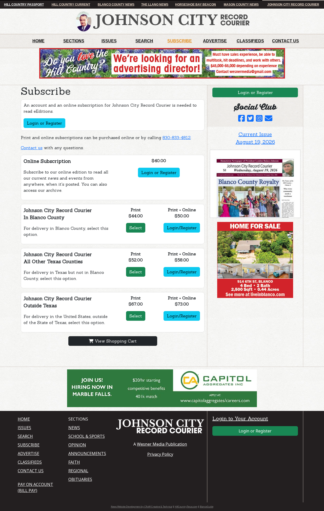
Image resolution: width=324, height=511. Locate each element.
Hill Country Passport (24, 4)
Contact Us (285, 41)
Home (38, 41)
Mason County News (241, 4)
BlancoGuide (206, 506)
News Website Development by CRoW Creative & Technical (141, 506)
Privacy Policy (160, 454)
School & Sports (86, 436)
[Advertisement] (248, 333)
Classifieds (250, 41)
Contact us (32, 147)
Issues (109, 41)
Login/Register (182, 227)
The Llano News (154, 4)
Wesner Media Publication (162, 444)
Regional (78, 471)
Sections (73, 41)
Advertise (215, 41)
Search (144, 41)
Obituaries (80, 479)
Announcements (87, 453)
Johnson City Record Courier (293, 4)
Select (135, 227)
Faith (74, 462)
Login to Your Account (240, 418)
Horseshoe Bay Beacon (195, 4)
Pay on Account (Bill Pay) (35, 487)
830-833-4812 (177, 137)
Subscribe (179, 41)
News (74, 427)
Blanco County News (116, 4)
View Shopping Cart (115, 341)
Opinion (77, 445)
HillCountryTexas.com (186, 506)
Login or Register (44, 123)
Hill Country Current (71, 4)
